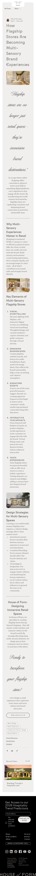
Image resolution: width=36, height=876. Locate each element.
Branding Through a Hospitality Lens (15, 784)
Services (27, 834)
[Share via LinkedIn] (12, 751)
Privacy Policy (11, 861)
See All (27, 761)
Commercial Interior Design (17, 730)
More (16, 9)
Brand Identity (13, 733)
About (8, 839)
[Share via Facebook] (7, 751)
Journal (27, 836)
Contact (27, 839)
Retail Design (12, 723)
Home (8, 834)
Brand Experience (13, 726)
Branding (9, 744)
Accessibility (11, 867)
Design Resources (12, 738)
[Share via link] (17, 751)
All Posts (7, 9)
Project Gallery (11, 836)
